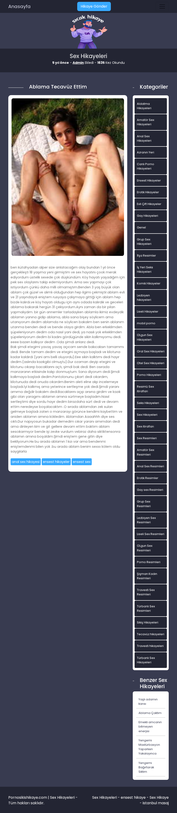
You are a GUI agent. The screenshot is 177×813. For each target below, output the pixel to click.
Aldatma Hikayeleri (144, 106)
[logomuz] (88, 32)
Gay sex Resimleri (150, 490)
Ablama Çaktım (150, 713)
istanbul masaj (156, 803)
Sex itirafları (145, 426)
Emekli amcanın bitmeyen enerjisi (150, 726)
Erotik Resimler (147, 478)
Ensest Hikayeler (149, 180)
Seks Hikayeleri (148, 403)
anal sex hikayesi (26, 461)
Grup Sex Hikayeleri (144, 241)
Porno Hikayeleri (149, 375)
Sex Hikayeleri (147, 415)
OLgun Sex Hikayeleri (144, 337)
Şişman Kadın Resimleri (147, 576)
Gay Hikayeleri (147, 216)
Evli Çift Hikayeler (149, 204)
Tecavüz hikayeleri (150, 634)
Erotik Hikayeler (148, 192)
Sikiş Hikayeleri (147, 622)
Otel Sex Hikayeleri (150, 363)
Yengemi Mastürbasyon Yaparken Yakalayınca (149, 747)
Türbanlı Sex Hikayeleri (146, 660)
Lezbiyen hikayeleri (144, 297)
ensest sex (82, 461)
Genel (141, 227)
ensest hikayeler (56, 461)
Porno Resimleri (148, 562)
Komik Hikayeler (148, 283)
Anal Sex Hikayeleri (144, 138)
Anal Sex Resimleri (150, 466)
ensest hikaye (133, 797)
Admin (78, 62)
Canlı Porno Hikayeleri (145, 166)
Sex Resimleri (147, 438)
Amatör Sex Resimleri (145, 452)
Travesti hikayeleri (150, 646)
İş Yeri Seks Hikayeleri (145, 269)
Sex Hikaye (159, 797)
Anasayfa (19, 6)
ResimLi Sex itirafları (145, 389)
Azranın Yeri (145, 152)
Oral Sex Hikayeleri (151, 351)
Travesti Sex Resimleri (146, 592)
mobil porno (146, 323)
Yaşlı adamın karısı (148, 701)
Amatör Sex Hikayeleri (145, 122)
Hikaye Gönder (94, 6)
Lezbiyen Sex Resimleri (146, 520)
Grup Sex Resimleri (144, 504)
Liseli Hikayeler (147, 311)
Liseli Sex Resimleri (150, 534)
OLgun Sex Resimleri (144, 548)
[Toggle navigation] (162, 6)
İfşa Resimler (146, 255)
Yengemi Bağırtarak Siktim (146, 767)
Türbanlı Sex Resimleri (146, 608)
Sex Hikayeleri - (106, 797)
